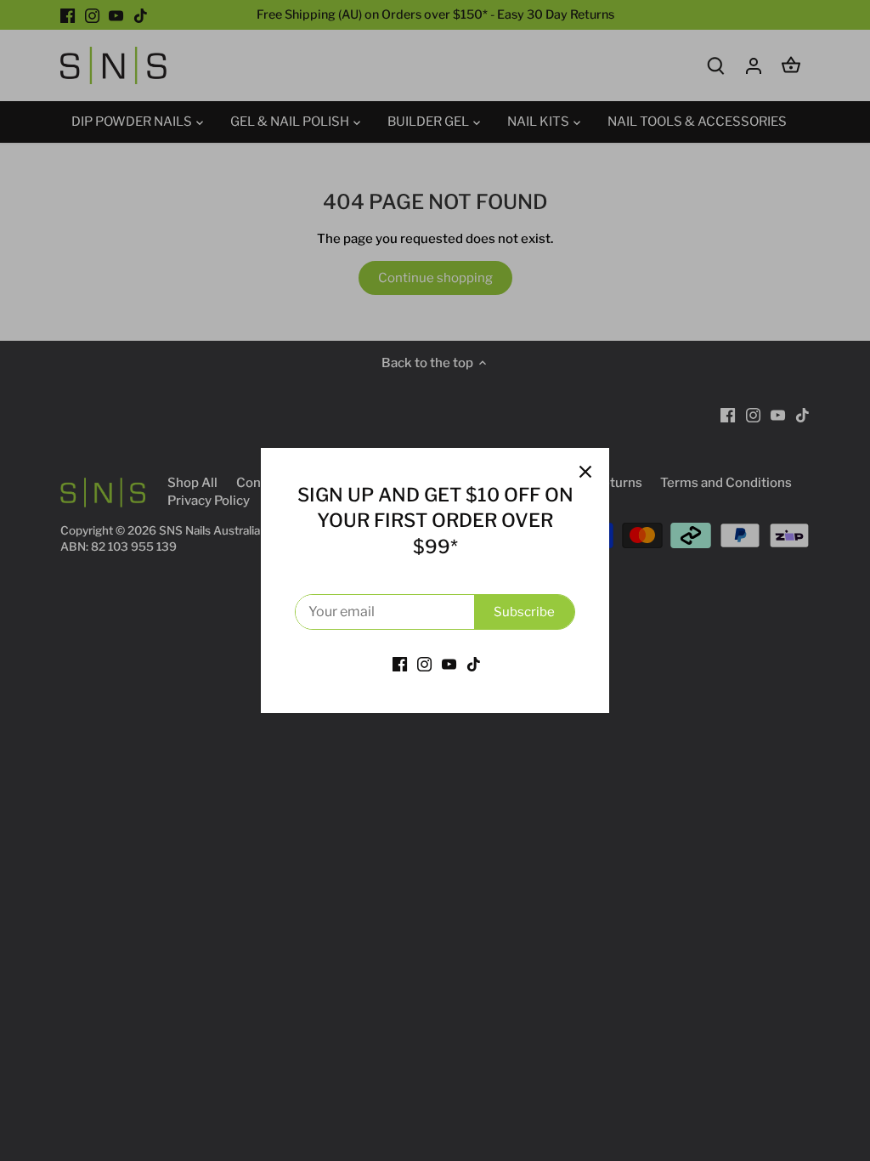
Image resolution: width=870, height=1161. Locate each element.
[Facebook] (400, 664)
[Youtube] (449, 664)
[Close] (585, 471)
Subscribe (524, 612)
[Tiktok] (473, 664)
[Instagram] (424, 664)
